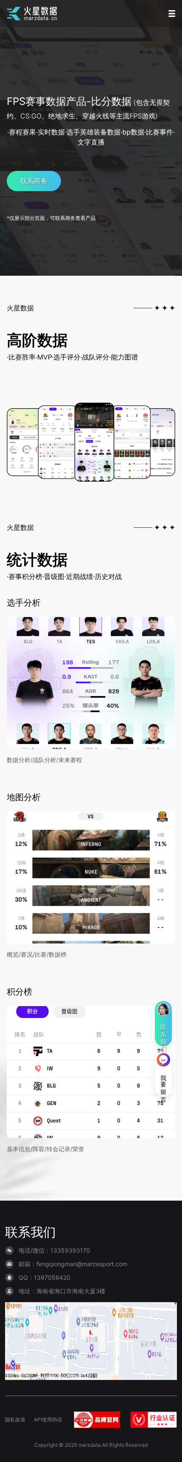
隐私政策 (15, 1419)
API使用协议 (48, 1419)
